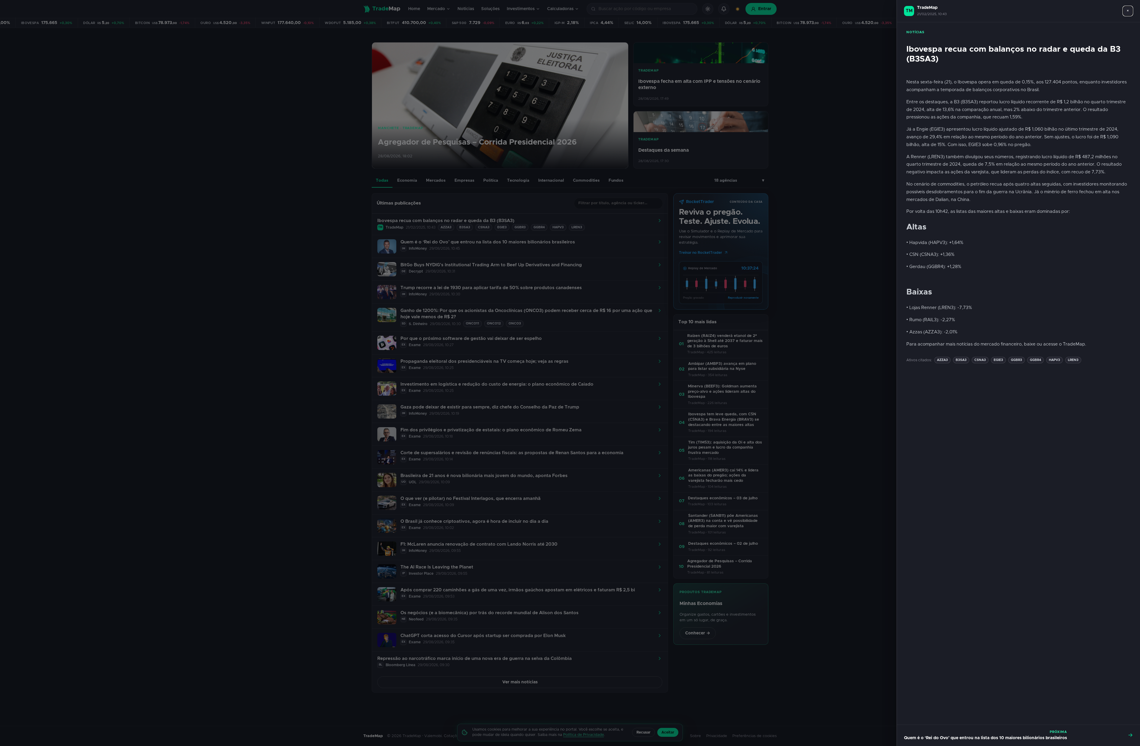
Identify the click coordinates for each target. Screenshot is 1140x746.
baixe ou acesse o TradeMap (1054, 344)
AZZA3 (942, 360)
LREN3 (1073, 360)
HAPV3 (1054, 360)
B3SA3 (961, 360)
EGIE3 (998, 360)
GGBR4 (1035, 360)
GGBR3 (1016, 360)
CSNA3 (980, 360)
